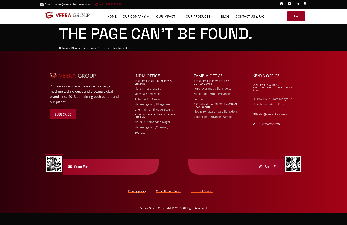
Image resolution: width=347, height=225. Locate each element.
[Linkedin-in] (297, 3)
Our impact (165, 16)
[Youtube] (289, 3)
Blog (225, 16)
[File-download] (305, 3)
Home (112, 16)
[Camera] (281, 3)
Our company (134, 16)
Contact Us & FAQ (250, 16)
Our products (198, 16)
